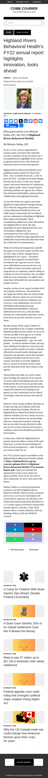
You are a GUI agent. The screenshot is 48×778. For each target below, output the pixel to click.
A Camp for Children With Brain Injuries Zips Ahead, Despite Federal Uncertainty (24, 593)
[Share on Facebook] (15, 525)
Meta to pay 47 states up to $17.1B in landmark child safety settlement (24, 661)
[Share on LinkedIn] (15, 529)
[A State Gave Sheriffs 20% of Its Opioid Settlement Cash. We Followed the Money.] (24, 615)
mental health (10, 85)
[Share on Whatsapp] (15, 539)
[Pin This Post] (33, 529)
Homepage (36, 2)
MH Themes (37, 775)
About (9, 2)
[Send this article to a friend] (15, 534)
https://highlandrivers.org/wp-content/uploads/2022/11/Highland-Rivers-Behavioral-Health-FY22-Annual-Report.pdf (24, 465)
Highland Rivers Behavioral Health (18, 81)
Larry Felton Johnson (22, 113)
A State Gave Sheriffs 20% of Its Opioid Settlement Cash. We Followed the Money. (23, 627)
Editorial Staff (22, 2)
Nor (14, 585)
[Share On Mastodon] (33, 539)
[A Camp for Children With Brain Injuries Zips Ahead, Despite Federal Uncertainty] (24, 581)
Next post (33, 549)
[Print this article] (33, 534)
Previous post (17, 549)
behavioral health (20, 78)
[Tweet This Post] (33, 525)
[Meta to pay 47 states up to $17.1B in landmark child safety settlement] (24, 649)
